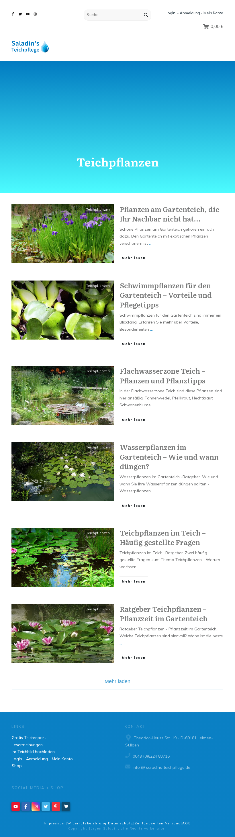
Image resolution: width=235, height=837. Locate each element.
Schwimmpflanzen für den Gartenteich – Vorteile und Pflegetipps (166, 294)
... (150, 243)
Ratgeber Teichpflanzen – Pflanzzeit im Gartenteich (163, 614)
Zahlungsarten (149, 823)
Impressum (55, 823)
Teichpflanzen (98, 209)
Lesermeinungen (27, 744)
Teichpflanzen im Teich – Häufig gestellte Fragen (163, 537)
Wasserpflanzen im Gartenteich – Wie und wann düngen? (169, 456)
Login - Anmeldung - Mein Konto (194, 13)
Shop (17, 765)
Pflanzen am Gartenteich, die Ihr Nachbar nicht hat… (169, 214)
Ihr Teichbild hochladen (33, 751)
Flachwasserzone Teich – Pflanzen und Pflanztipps (162, 375)
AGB (186, 823)
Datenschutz (120, 823)
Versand (173, 823)
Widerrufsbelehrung (87, 823)
